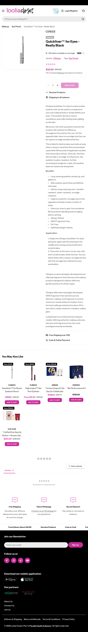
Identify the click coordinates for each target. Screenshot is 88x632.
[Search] (83, 19)
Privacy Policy (68, 619)
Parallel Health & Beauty (40, 626)
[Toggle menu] (3, 10)
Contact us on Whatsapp (42, 511)
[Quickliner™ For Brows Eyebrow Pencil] (12, 372)
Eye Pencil (16, 26)
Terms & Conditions (51, 619)
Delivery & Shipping (13, 619)
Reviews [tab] (8, 470)
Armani (55, 385)
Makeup (5, 26)
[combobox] (44, 19)
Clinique (57, 58)
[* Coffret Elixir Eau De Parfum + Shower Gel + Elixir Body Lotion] (12, 416)
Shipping (60, 73)
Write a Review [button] (76, 466)
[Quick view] (18, 366)
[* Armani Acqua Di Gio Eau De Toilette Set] (55, 372)
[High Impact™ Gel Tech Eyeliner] (33, 372)
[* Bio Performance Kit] (76, 372)
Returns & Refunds (32, 619)
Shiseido (76, 385)
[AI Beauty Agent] (55, 11)
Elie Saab (12, 429)
